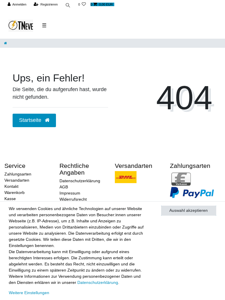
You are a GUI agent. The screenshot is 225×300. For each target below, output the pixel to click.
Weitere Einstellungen (29, 292)
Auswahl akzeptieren (188, 210)
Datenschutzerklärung (79, 180)
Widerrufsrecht (73, 199)
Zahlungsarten (17, 174)
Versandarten (16, 180)
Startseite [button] (31, 120)
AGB (63, 187)
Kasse (10, 198)
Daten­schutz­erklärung (97, 282)
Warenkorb (14, 192)
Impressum (69, 193)
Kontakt (11, 186)
